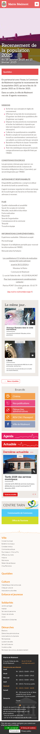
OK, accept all (12, 728)
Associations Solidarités (9, 619)
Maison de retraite (8, 614)
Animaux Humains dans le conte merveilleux (20, 323)
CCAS (3, 617)
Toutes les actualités (10, 494)
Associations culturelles (9, 590)
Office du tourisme (8, 555)
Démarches (8, 627)
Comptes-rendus (7, 546)
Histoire (4, 558)
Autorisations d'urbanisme (10, 636)
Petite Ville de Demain (9, 563)
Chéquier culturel (7, 588)
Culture (6, 581)
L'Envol (20, 357)
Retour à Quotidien (13, 381)
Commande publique (8, 549)
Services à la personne (9, 611)
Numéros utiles (6, 647)
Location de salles (7, 642)
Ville (4, 537)
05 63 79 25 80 (26, 661)
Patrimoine (5, 560)
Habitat (4, 609)
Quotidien (7, 573)
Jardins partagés (7, 606)
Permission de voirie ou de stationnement (15, 650)
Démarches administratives (10, 633)
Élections (4, 630)
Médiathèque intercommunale (11, 585)
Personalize (14, 731)
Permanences (6, 639)
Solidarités (7, 602)
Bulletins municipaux (8, 544)
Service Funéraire (7, 644)
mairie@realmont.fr (28, 663)
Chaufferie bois (7, 566)
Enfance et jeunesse (12, 594)
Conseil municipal (7, 541)
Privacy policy (26, 731)
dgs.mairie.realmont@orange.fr (20, 292)
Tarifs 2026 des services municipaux (20, 473)
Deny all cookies (28, 728)
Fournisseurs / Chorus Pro (10, 552)
